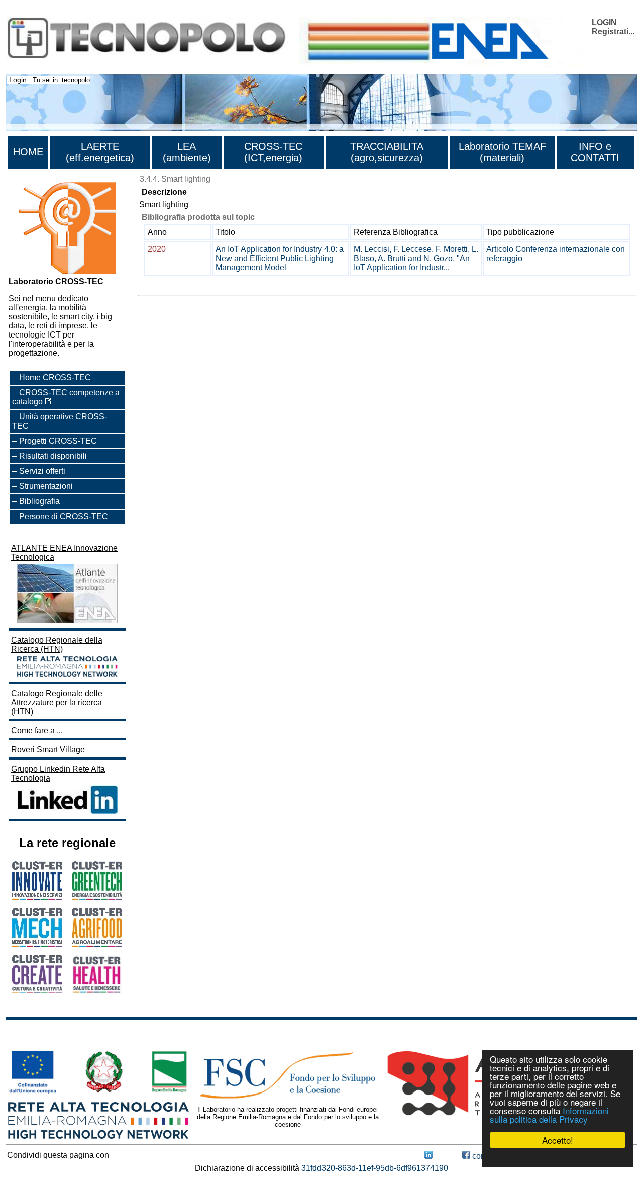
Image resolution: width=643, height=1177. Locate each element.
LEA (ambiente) (187, 152)
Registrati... (613, 31)
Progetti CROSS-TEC (58, 441)
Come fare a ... (37, 730)
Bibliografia (39, 501)
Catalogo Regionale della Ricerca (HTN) (56, 644)
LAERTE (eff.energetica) (100, 152)
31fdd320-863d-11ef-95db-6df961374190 (374, 1168)
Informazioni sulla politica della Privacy (549, 1114)
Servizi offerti (42, 471)
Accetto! (557, 1140)
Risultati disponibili (53, 456)
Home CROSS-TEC (55, 377)
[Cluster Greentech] (97, 897)
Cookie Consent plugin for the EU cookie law (557, 1157)
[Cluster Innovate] (37, 897)
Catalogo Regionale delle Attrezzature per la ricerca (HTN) (56, 702)
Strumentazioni (46, 486)
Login (18, 80)
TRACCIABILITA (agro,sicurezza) (386, 152)
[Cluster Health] (97, 991)
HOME (28, 151)
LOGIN (604, 22)
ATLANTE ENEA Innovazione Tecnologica (64, 552)
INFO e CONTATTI (595, 152)
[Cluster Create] (37, 990)
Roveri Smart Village (48, 749)
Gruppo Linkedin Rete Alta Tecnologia (58, 773)
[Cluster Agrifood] (97, 944)
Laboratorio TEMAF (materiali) (502, 152)
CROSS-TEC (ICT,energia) (273, 152)
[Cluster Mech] (37, 944)
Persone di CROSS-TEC (63, 516)
